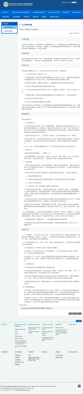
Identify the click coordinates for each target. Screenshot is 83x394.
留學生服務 (18, 352)
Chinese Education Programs (47, 328)
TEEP (16, 334)
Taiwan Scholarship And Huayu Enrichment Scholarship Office (20, 342)
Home (69, 2)
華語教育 (31, 352)
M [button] (74, 2)
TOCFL (44, 335)
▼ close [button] (79, 321)
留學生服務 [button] (16, 17)
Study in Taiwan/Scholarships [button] (21, 12)
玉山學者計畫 (8, 27)
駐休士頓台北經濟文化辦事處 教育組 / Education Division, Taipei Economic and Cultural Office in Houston (18, 4)
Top (75, 313)
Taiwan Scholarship (20, 329)
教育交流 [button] (35, 17)
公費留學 (17, 357)
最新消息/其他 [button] (54, 17)
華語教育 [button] (26, 17)
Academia (58, 324)
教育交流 (44, 352)
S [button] (72, 2)
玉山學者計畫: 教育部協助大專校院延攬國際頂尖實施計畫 (36, 308)
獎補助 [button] (44, 17)
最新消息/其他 (73, 352)
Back (70, 313)
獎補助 (28, 29)
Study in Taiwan (19, 338)
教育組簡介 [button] (5, 17)
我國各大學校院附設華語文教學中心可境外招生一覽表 (33, 359)
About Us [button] (5, 12)
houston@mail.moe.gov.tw (23, 390)
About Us (4, 324)
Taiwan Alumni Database (21, 346)
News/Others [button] (76, 12)
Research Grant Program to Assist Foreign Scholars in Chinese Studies (61, 332)
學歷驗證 (17, 364)
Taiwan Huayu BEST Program (47, 332)
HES (16, 331)
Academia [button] (66, 12)
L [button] (75, 2)
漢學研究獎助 (8, 31)
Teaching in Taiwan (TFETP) (34, 332)
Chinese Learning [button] (53, 12)
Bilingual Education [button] (39, 12)
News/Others (73, 324)
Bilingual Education (34, 324)
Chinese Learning (47, 324)
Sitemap (64, 2)
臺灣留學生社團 (19, 362)
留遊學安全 (18, 355)
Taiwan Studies (59, 327)
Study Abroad (18, 336)
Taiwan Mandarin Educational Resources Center (47, 339)
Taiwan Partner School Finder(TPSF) (34, 328)
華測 (29, 355)
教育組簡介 (4, 352)
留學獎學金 (18, 360)
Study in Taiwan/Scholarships (20, 325)
